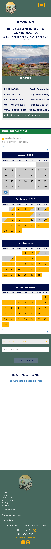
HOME (5, 492)
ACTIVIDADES (8, 500)
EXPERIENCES (8, 498)
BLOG (5, 503)
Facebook (23, 542)
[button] (25, 341)
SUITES (5, 495)
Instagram (27, 542)
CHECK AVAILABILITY (26, 360)
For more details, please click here (25, 381)
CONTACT (6, 506)
